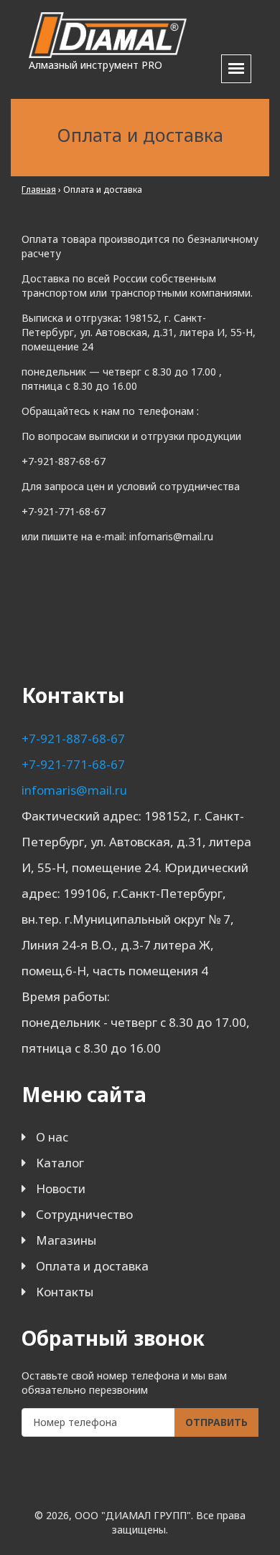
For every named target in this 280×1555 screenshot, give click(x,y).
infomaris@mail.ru (74, 790)
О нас (52, 1137)
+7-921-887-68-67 (73, 738)
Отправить (216, 1422)
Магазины (66, 1240)
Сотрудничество (84, 1214)
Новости (60, 1188)
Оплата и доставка (92, 1266)
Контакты (64, 1291)
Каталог (60, 1162)
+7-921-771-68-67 (73, 764)
